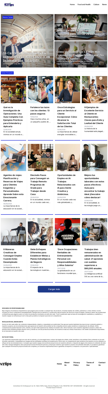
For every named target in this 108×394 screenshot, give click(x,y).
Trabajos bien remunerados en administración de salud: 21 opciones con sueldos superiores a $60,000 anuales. (93, 259)
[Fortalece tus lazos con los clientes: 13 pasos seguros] (40, 89)
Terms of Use (90, 363)
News (104, 4)
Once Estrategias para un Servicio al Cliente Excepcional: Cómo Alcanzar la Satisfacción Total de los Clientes (67, 117)
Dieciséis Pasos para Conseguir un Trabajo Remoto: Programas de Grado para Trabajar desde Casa (39, 185)
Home (72, 4)
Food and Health (84, 4)
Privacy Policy (77, 363)
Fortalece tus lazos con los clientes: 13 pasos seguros (40, 110)
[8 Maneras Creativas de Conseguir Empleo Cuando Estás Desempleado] (13, 231)
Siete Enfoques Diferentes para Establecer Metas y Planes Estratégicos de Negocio (40, 255)
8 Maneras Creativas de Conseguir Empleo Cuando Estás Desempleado (12, 255)
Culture (96, 4)
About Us (67, 363)
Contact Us (102, 363)
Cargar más (54, 289)
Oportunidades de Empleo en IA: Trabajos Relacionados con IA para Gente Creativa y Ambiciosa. (66, 185)
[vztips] (9, 4)
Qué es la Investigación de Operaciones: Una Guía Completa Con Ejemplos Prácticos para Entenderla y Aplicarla (13, 117)
